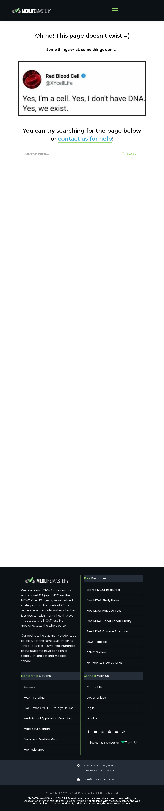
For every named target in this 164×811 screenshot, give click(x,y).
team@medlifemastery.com (100, 778)
